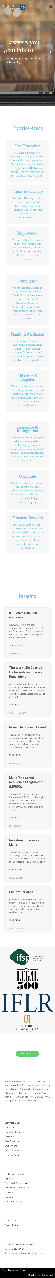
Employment (27, 233)
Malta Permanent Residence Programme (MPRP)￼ (25, 782)
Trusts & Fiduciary (27, 191)
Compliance (27, 281)
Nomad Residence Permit (27, 727)
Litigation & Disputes (28, 377)
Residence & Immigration (27, 429)
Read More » (15, 645)
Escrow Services (21, 892)
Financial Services (27, 518)
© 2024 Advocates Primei (14, 1270)
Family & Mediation (27, 334)
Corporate (27, 476)
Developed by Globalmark (40, 1275)
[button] (50, 6)
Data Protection (28, 145)
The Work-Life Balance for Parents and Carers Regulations (25, 672)
